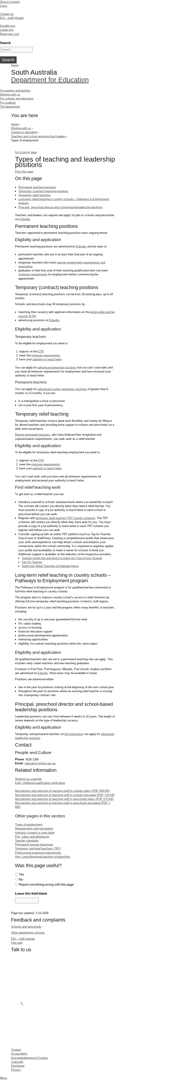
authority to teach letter (46, 359)
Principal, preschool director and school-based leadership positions (60, 207)
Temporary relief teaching (34, 195)
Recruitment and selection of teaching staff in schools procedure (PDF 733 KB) (65, 795)
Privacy (16, 1069)
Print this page (24, 171)
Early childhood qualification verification (40, 783)
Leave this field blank (31, 893)
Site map (16, 942)
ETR (41, 351)
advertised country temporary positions (62, 389)
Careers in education (24, 132)
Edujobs (25, 219)
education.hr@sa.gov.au (40, 763)
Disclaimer (18, 1065)
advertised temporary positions (57, 367)
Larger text (6, 29)
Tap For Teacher (32, 562)
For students (8, 102)
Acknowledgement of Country (29, 1058)
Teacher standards (26, 840)
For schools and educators (17, 98)
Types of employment (28, 824)
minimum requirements (32, 274)
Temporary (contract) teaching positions (43, 191)
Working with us (10, 94)
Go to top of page (26, 152)
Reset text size (9, 34)
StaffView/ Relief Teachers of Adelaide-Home (50, 566)
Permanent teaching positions (37, 187)
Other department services (28, 932)
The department (10, 106)
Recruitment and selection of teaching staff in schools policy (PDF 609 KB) (62, 790)
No (21, 879)
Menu (3, 1078)
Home (15, 65)
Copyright (17, 1061)
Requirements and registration (34, 828)
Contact (16, 1049)
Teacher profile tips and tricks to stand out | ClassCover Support (62, 558)
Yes (21, 874)
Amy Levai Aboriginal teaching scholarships (42, 856)
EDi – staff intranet (12, 18)
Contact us (7, 14)
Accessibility (19, 1053)
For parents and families (15, 90)
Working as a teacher (28, 779)
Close (3, 5)
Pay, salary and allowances (32, 836)
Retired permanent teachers (32, 434)
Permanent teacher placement (34, 844)
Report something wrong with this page (46, 884)
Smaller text (7, 26)
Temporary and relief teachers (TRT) (37, 848)
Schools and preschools (26, 926)
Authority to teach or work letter (35, 832)
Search (5, 43)
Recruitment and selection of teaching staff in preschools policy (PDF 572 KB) (64, 799)
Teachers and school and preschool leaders (38, 136)
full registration (73, 734)
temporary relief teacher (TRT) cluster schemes (65, 518)
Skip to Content (10, 2)
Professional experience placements (38, 852)
